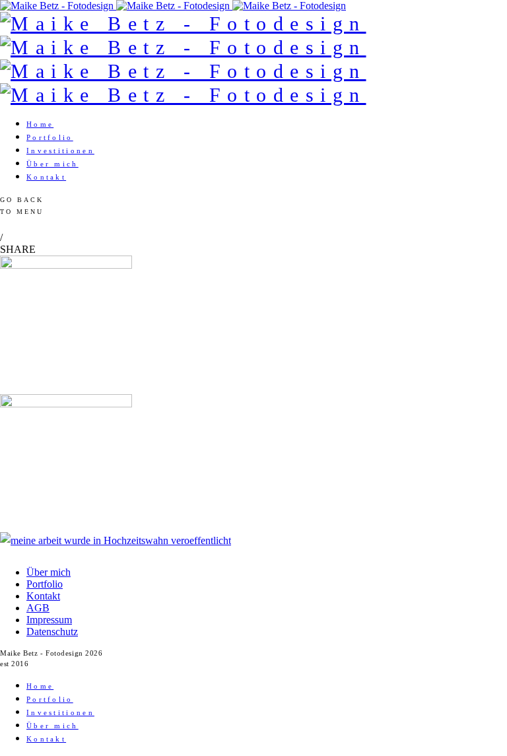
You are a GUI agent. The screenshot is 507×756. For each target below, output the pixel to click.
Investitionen (60, 151)
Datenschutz (52, 631)
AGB (38, 607)
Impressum (49, 619)
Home (39, 124)
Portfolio (49, 137)
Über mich (52, 164)
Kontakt (46, 177)
